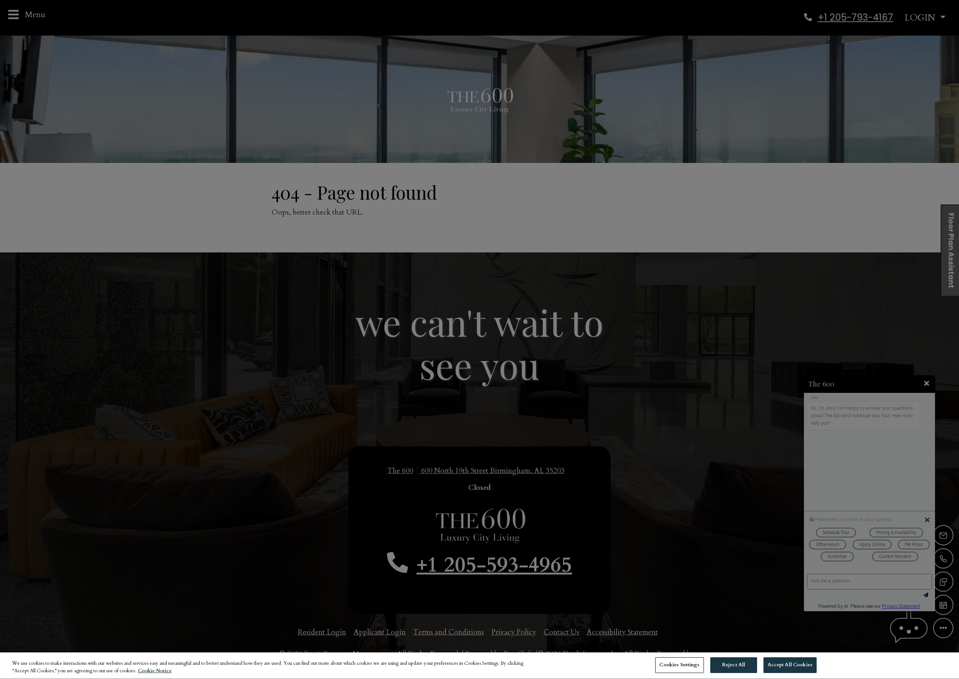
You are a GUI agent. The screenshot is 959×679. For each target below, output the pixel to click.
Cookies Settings (679, 664)
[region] (479, 665)
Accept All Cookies (790, 664)
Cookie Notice (155, 670)
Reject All (733, 664)
